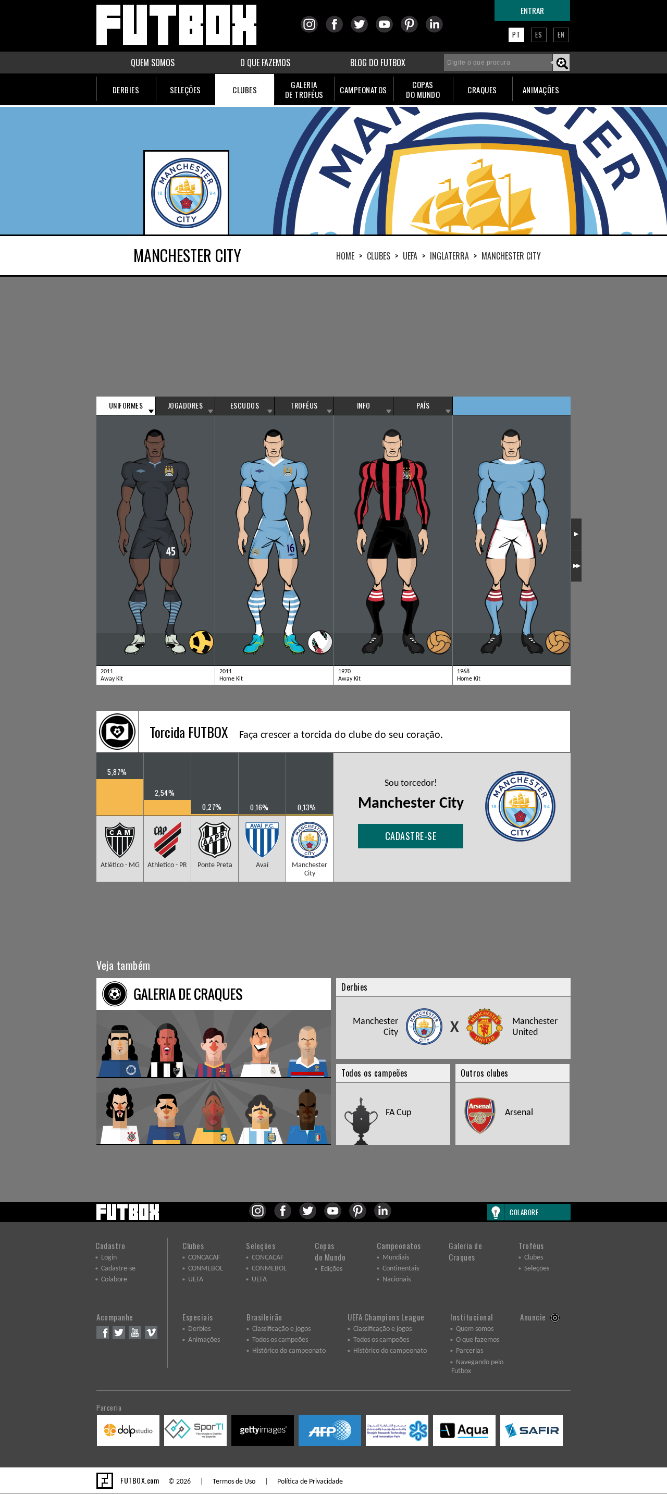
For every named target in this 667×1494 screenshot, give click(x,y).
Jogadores (185, 405)
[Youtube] (387, 31)
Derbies (199, 1329)
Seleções (260, 1245)
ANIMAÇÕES (541, 89)
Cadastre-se (411, 836)
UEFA (410, 256)
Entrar (532, 10)
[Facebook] (337, 31)
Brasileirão (264, 1317)
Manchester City (309, 869)
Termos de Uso (234, 1482)
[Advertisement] (333, 336)
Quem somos (474, 1329)
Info (363, 405)
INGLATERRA (449, 256)
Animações (204, 1340)
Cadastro (110, 1245)
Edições (331, 1269)
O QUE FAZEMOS (265, 62)
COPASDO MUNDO (423, 89)
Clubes (378, 256)
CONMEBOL (205, 1269)
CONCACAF (204, 1258)
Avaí (262, 865)
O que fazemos (477, 1340)
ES (538, 34)
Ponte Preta (214, 865)
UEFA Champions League (386, 1317)
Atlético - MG (120, 865)
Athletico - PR (167, 865)
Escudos (245, 405)
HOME (345, 256)
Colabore (114, 1279)
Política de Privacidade (310, 1482)
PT (516, 34)
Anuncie (533, 1317)
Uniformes (126, 405)
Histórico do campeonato (289, 1351)
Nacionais (396, 1279)
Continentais (400, 1269)
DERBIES (126, 89)
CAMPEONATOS (363, 89)
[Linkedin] (437, 31)
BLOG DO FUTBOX (377, 62)
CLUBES (244, 89)
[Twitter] (362, 31)
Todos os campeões (280, 1340)
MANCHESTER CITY (511, 256)
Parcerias (469, 1351)
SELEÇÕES (185, 89)
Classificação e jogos (281, 1329)
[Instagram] (312, 31)
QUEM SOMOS (153, 62)
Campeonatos (399, 1245)
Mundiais (395, 1258)
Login (109, 1258)
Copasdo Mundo (330, 1251)
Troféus (304, 405)
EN (561, 34)
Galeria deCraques (465, 1251)
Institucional (471, 1317)
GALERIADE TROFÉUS (304, 89)
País (422, 405)
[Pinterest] (412, 31)
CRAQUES (482, 89)
